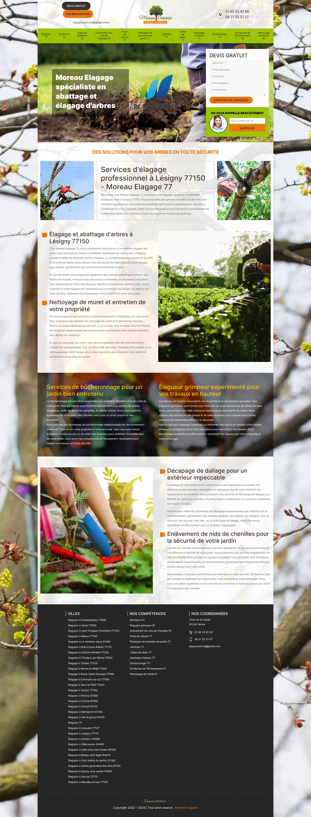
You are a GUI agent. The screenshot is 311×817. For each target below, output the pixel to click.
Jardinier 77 (166, 35)
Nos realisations (78, 13)
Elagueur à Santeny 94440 (84, 738)
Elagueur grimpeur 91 (82, 35)
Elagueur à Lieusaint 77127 (84, 727)
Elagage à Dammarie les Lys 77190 (88, 679)
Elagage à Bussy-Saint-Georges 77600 (91, 673)
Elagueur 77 (46, 35)
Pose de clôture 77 (125, 35)
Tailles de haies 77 (182, 35)
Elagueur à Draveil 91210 (82, 706)
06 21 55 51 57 (237, 17)
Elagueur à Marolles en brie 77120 (88, 782)
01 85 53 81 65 (237, 11)
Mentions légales (186, 807)
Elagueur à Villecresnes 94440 (86, 744)
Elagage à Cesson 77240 (83, 690)
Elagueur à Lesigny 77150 (83, 733)
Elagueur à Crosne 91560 (83, 700)
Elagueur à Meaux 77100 (82, 636)
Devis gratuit (76, 5)
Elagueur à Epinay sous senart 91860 (90, 771)
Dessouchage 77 (219, 35)
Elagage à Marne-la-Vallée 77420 (87, 668)
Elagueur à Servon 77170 (83, 776)
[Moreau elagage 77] (155, 14)
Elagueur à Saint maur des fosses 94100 (92, 749)
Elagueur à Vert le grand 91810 (86, 717)
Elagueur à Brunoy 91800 (83, 695)
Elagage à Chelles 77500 (83, 663)
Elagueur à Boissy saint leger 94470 (89, 754)
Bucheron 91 (64, 35)
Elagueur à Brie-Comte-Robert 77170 (90, 646)
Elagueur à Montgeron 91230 (85, 711)
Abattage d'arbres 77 (199, 35)
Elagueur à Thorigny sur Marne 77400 (90, 657)
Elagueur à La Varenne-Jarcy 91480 (89, 641)
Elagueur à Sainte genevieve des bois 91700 (94, 765)
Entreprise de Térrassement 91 (242, 35)
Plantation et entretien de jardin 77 (145, 35)
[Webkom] (155, 802)
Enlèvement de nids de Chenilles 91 (104, 35)
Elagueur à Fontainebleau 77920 (87, 619)
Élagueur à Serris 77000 (82, 625)
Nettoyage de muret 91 (264, 35)
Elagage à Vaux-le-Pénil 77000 (86, 684)
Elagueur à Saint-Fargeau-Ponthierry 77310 (93, 630)
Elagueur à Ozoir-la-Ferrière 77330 (88, 652)
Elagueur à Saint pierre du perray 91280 (91, 760)
